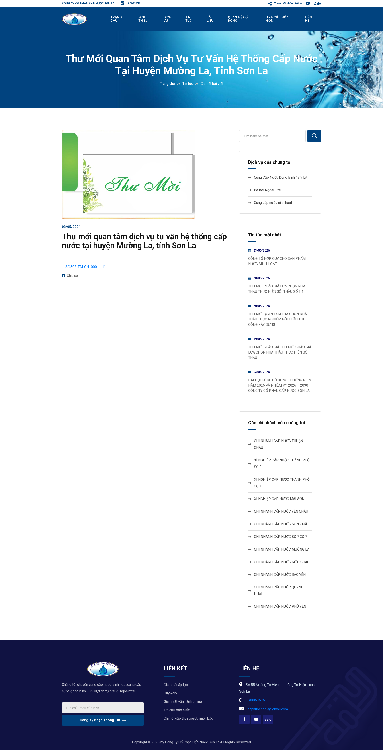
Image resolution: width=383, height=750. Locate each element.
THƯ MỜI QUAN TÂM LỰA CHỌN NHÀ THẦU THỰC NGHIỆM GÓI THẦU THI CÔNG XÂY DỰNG (277, 319)
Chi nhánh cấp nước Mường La (281, 549)
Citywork (170, 693)
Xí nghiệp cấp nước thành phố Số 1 (282, 482)
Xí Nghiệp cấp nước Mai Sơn (279, 499)
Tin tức (187, 84)
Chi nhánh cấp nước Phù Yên (280, 606)
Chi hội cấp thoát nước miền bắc (188, 718)
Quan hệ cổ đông (238, 19)
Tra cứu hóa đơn (277, 19)
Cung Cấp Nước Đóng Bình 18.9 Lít (280, 177)
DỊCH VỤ (167, 19)
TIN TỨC (188, 19)
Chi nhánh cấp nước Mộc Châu (281, 562)
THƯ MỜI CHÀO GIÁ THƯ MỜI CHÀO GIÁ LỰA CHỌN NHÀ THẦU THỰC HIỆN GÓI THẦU (279, 352)
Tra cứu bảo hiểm (177, 710)
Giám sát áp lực (176, 685)
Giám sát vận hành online (183, 701)
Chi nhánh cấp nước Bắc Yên (280, 574)
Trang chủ (167, 84)
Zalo (317, 3)
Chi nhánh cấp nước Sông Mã (280, 524)
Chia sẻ (72, 276)
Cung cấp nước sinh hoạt (273, 203)
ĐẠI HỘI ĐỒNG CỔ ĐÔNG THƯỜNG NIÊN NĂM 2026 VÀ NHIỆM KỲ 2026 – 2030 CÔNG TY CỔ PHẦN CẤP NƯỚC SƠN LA (279, 385)
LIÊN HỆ (308, 19)
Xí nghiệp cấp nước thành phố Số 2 (282, 463)
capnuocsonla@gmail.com (267, 709)
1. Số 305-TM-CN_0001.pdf (83, 267)
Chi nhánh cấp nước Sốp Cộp (280, 537)
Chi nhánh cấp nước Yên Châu (281, 511)
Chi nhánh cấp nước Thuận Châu (278, 444)
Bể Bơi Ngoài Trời (267, 190)
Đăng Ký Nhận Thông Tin (100, 720)
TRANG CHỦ (116, 19)
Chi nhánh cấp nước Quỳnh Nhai (278, 590)
